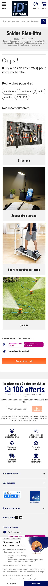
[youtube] (21, 518)
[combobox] (24, 22)
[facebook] (17, 518)
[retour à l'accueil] (20, 8)
